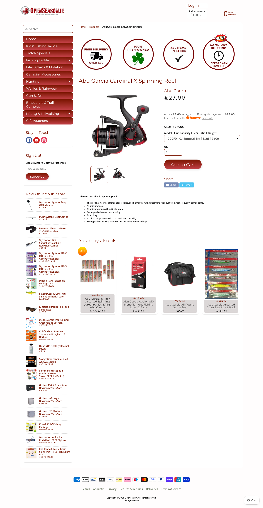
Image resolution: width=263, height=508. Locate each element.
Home (31, 39)
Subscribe (37, 176)
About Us (98, 489)
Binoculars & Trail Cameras (40, 105)
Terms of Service (171, 489)
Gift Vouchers (37, 121)
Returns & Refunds (131, 489)
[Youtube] (36, 140)
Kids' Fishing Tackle (42, 46)
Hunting (49, 82)
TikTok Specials (38, 53)
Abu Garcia (175, 90)
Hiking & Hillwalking (49, 115)
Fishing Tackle (49, 61)
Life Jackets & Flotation (44, 67)
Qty (166, 146)
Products (94, 26)
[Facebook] (29, 140)
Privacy (112, 489)
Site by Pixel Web (131, 500)
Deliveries (152, 489)
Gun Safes (34, 96)
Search (86, 489)
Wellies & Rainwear (41, 89)
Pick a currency (197, 11)
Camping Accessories (43, 74)
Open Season (131, 498)
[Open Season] (42, 11)
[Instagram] (44, 140)
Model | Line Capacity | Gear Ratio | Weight (190, 133)
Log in (193, 6)
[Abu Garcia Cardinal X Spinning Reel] (99, 174)
